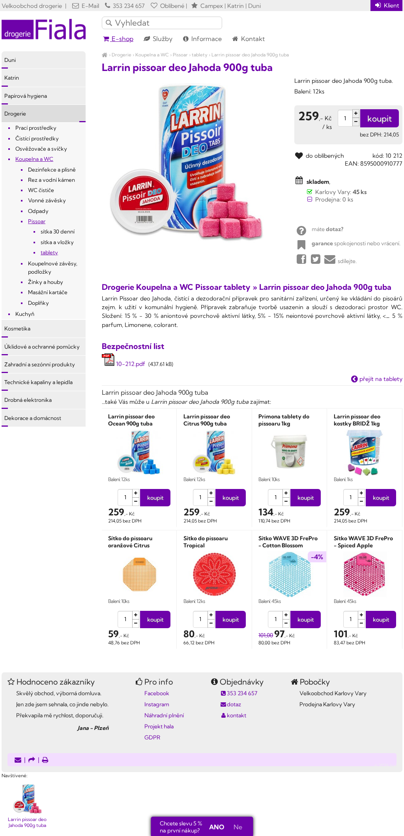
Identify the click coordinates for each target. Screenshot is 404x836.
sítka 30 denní (58, 231)
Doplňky (38, 303)
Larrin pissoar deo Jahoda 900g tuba (250, 55)
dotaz (234, 704)
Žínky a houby (45, 282)
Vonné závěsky (47, 200)
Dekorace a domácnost (32, 418)
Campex (211, 5)
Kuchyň (24, 314)
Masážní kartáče (47, 292)
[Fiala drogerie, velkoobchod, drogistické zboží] (105, 55)
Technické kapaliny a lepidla (38, 382)
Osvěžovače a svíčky (41, 149)
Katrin (11, 78)
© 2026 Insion (388, 765)
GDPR (152, 737)
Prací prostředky (35, 128)
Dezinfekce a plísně (52, 169)
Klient (390, 5)
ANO (216, 827)
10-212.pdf (129, 364)
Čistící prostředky (37, 138)
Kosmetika (17, 328)
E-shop (121, 39)
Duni (10, 60)
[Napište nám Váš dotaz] (18, 760)
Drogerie (121, 55)
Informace (206, 39)
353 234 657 (128, 5)
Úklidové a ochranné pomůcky (42, 346)
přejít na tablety (380, 379)
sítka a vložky (57, 242)
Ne (238, 827)
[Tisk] (45, 760)
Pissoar (180, 55)
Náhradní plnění (164, 715)
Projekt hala (159, 726)
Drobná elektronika (28, 400)
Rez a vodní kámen (51, 180)
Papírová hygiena (25, 96)
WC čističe (41, 190)
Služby (161, 39)
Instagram (156, 704)
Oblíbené (171, 5)
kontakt (236, 715)
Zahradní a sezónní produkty (39, 364)
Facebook (156, 693)
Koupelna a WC (152, 55)
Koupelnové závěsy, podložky (52, 267)
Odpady (38, 211)
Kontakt (252, 39)
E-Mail (89, 5)
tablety (200, 55)
